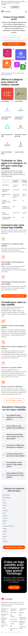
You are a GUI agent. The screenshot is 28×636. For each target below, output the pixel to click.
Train (4, 539)
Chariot (5, 528)
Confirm (15, 7)
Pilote (4, 523)
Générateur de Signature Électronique (5, 610)
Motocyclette (6, 495)
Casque (5, 531)
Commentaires (14, 621)
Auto (4, 500)
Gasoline (5, 515)
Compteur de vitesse (8, 526)
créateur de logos (13, 230)
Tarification (13, 612)
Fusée (4, 502)
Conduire (5, 541)
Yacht (4, 533)
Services (12, 623)
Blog (20, 615)
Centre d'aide (13, 619)
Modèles (21, 612)
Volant (4, 505)
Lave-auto (5, 510)
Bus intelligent (6, 497)
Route (4, 513)
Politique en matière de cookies (22, 623)
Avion (4, 508)
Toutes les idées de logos (14, 547)
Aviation (5, 520)
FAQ (11, 626)
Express (5, 536)
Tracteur (5, 518)
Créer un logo (14, 587)
